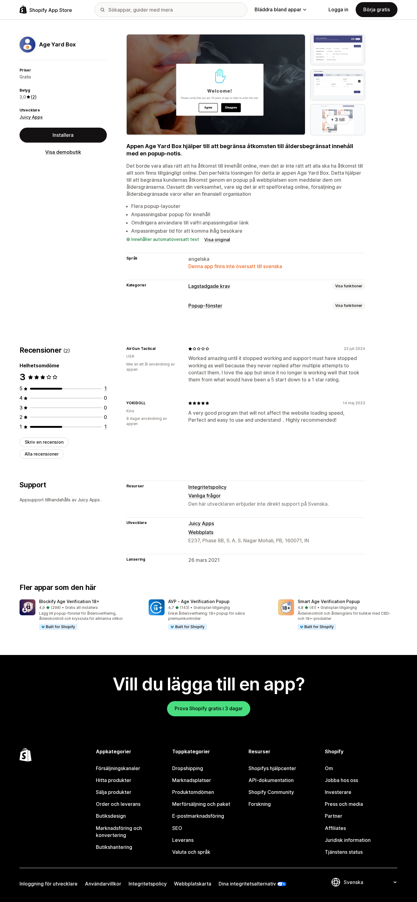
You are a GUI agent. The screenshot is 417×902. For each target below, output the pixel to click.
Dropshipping (187, 768)
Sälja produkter (113, 792)
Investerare (338, 792)
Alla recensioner (42, 453)
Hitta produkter (113, 780)
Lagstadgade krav (209, 286)
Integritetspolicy (207, 487)
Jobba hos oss (341, 780)
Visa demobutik (63, 152)
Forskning (259, 804)
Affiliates (335, 828)
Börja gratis (376, 9)
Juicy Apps (31, 117)
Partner (333, 816)
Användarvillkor (103, 884)
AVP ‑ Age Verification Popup (199, 601)
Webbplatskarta (192, 884)
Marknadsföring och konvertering (119, 831)
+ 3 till (338, 119)
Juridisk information (348, 840)
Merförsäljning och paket (201, 804)
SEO (177, 828)
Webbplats (200, 532)
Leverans (183, 840)
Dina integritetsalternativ (247, 884)
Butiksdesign (111, 816)
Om (329, 768)
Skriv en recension (44, 442)
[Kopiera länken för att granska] (159, 348)
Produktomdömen (193, 792)
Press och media (344, 804)
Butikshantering (114, 847)
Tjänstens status (344, 852)
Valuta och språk (191, 852)
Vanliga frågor (204, 496)
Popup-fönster (205, 306)
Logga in (338, 9)
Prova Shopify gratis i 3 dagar (209, 708)
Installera (63, 135)
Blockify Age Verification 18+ (69, 601)
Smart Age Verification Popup (329, 601)
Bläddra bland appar (278, 9)
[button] (79, 615)
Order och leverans (118, 804)
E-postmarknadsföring (198, 816)
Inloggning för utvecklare (49, 884)
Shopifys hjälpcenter (272, 768)
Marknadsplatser (191, 780)
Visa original (217, 239)
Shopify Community (271, 792)
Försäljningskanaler (118, 768)
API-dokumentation (271, 780)
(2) (34, 97)
